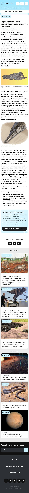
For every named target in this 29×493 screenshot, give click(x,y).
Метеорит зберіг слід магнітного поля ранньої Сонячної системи (14, 378)
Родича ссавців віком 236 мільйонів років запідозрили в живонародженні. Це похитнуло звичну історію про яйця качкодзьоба (14, 280)
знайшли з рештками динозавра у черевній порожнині (13, 196)
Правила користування (14, 466)
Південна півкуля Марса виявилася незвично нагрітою (13, 435)
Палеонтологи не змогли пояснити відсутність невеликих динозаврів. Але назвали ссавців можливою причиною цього (14, 313)
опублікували (20, 61)
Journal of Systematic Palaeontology (13, 29)
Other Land (20, 488)
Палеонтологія (8, 6)
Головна (2, 6)
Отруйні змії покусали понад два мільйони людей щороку (14, 406)
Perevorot (13, 488)
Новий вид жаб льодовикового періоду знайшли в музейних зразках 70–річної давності (13, 344)
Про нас (14, 459)
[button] (18, 3)
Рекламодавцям (14, 472)
